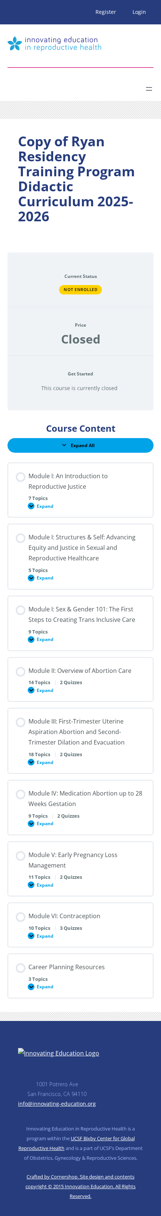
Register (105, 11)
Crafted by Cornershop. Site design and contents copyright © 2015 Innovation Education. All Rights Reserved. (80, 1186)
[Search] (73, 85)
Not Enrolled (80, 289)
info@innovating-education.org (57, 1103)
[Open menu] (149, 88)
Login (139, 11)
